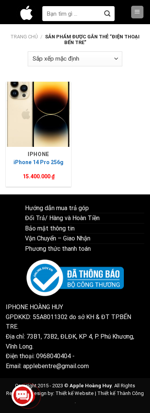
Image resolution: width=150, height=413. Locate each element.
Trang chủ (24, 36)
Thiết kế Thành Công (120, 393)
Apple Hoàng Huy (91, 385)
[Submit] (107, 13)
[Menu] (137, 12)
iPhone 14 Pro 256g (38, 162)
